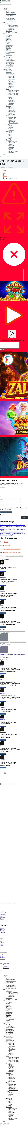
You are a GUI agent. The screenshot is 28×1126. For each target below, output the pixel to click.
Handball (8, 50)
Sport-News (9, 57)
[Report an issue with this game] (14, 208)
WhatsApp (2, 959)
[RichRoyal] (2, 705)
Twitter (2, 956)
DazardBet (2, 759)
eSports (8, 36)
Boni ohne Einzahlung (11, 32)
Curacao (11, 107)
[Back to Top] (0, 1125)
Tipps (1, 945)
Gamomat (11, 152)
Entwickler (9, 140)
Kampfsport (9, 46)
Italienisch (11, 103)
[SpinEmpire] (2, 575)
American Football (10, 52)
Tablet (10, 128)
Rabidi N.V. (12, 121)
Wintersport (9, 55)
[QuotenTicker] (5, 4)
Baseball (8, 49)
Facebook (2, 954)
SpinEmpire (3, 577)
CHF (10, 135)
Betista (1, 605)
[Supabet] (2, 744)
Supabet (2, 745)
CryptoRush (7, 545)
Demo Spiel (3, 400)
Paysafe (2, 919)
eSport (1, 944)
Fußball (8, 38)
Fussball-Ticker (10, 63)
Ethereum (11, 86)
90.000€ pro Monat (14, 91)
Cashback (11, 28)
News (4, 56)
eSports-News (9, 66)
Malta (10, 113)
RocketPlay (3, 732)
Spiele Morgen (9, 15)
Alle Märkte (9, 35)
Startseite (5, 8)
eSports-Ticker (9, 65)
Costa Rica (12, 114)
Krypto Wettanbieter (11, 21)
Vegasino (2, 693)
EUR (10, 132)
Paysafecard (12, 82)
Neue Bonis (9, 31)
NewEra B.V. (12, 120)
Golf (7, 43)
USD (10, 134)
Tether (10, 87)
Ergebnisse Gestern (11, 14)
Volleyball (8, 48)
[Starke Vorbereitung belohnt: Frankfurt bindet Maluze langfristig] (4, 640)
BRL (10, 138)
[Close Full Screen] (14, 268)
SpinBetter (2, 591)
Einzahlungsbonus (13, 25)
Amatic (11, 148)
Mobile (11, 127)
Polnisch (11, 104)
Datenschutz (6, 968)
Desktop (11, 125)
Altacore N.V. (12, 117)
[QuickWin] (2, 617)
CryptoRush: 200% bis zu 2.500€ (12, 549)
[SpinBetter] (2, 589)
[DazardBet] (2, 758)
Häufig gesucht (7, 69)
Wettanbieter (6, 16)
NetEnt (11, 144)
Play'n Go (2, 931)
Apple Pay (12, 76)
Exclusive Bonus (13, 26)
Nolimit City (12, 145)
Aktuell (8, 67)
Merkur (2, 928)
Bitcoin (11, 84)
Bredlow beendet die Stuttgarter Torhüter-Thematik (12, 525)
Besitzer (8, 116)
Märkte (5, 33)
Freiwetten (12, 29)
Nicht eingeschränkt (14, 90)
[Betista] (2, 603)
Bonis (4, 22)
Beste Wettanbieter (10, 18)
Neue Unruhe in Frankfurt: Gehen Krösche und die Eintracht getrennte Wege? (12, 534)
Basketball (8, 39)
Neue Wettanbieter (10, 19)
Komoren (11, 108)
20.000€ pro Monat (14, 94)
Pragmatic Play (13, 141)
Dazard (6, 542)
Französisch (12, 101)
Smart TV (11, 130)
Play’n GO (12, 142)
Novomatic (2, 929)
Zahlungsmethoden (11, 74)
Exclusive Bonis (10, 70)
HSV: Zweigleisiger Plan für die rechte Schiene (11, 532)
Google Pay (12, 77)
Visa (10, 80)
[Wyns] (2, 664)
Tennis (7, 42)
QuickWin (2, 618)
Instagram (2, 957)
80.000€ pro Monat (14, 93)
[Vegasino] (2, 692)
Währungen (9, 131)
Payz (10, 83)
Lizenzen (8, 106)
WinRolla (2, 719)
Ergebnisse (5, 9)
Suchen (2, 515)
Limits (7, 89)
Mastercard (12, 79)
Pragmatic (2, 932)
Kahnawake (12, 111)
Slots (4, 154)
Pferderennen (9, 45)
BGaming (11, 149)
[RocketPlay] (2, 730)
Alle (1, 941)
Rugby (8, 53)
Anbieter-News (10, 59)
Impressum (5, 966)
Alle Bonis (9, 24)
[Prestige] (2, 563)
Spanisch (11, 100)
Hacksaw (11, 147)
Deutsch (11, 97)
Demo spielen (12, 337)
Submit (2, 349)
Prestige (2, 564)
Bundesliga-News (10, 60)
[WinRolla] (2, 718)
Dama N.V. (12, 118)
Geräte (7, 124)
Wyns (1, 665)
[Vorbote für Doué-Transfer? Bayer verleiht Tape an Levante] (4, 653)
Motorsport (9, 41)
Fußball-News (9, 62)
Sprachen (8, 96)
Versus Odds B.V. (13, 123)
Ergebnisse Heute (10, 12)
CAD (10, 137)
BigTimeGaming (13, 151)
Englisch (11, 99)
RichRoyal (2, 707)
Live (7, 11)
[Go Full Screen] (14, 236)
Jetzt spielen (3, 571)
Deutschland (12, 110)
